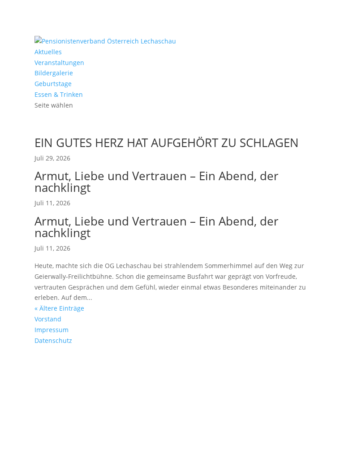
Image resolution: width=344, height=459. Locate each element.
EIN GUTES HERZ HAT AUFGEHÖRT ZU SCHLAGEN (166, 142)
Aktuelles (48, 52)
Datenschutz (53, 340)
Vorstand (47, 319)
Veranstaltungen (59, 62)
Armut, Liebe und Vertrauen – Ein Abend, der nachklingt (156, 181)
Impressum (51, 329)
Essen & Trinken (58, 94)
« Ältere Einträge (59, 308)
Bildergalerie (53, 73)
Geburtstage (53, 83)
